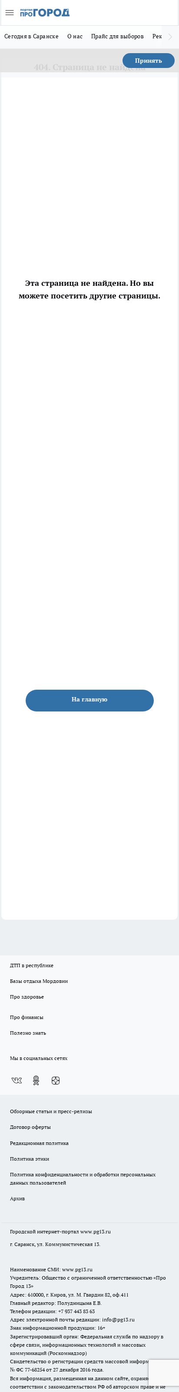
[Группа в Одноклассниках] (36, 1080)
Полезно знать (28, 1033)
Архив (17, 1198)
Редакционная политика (39, 1143)
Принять (148, 60)
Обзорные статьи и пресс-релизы (51, 1111)
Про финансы (26, 1017)
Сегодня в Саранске (31, 36)
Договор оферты (30, 1127)
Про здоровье (27, 996)
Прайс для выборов (117, 36)
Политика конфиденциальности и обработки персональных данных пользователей (83, 1178)
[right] (170, 37)
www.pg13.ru (95, 1231)
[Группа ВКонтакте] (16, 1080)
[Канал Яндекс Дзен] (55, 1080)
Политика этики (29, 1158)
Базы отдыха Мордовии (39, 981)
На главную (89, 699)
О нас (75, 36)
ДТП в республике (31, 965)
